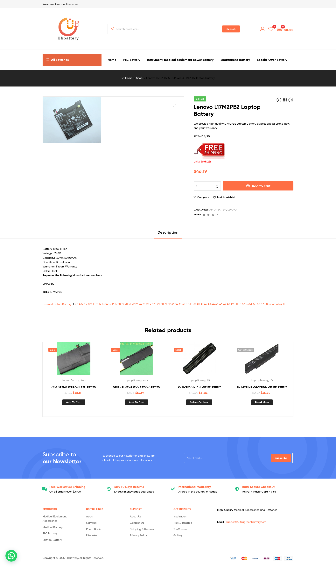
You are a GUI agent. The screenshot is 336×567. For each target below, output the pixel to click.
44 (213, 304)
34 (176, 304)
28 (154, 304)
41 (202, 304)
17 (116, 304)
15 (109, 304)
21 (130, 304)
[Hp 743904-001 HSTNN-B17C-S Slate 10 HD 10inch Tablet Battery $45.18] (279, 100)
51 (240, 304)
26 (147, 304)
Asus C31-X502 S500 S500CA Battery (136, 386)
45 (217, 304)
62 (280, 304)
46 (220, 304)
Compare (203, 197)
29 (158, 304)
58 (266, 304)
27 (151, 304)
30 (162, 304)
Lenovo (232, 209)
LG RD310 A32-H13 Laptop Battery (199, 386)
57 (262, 304)
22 (133, 304)
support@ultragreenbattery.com (246, 521)
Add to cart (261, 186)
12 (100, 304)
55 (254, 304)
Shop (139, 78)
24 (140, 304)
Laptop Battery (217, 209)
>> (284, 304)
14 (106, 304)
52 (243, 304)
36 (183, 304)
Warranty (194, 487)
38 (190, 304)
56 (258, 304)
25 (144, 304)
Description (168, 232)
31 (166, 304)
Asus (83, 380)
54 (250, 304)
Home (128, 78)
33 (172, 304)
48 (228, 304)
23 (136, 304)
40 (198, 304)
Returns (129, 487)
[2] (270, 29)
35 (179, 304)
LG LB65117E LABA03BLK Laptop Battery (262, 386)
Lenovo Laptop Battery (57, 304)
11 (97, 304)
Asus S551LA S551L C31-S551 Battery (74, 386)
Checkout (258, 487)
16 (113, 304)
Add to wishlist (226, 197)
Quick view (83, 360)
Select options (199, 402)
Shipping (67, 487)
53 (247, 304)
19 (123, 304)
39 (194, 304)
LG (208, 380)
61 (277, 304)
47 (224, 304)
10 (94, 304)
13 (103, 304)
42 (205, 304)
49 (232, 304)
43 (209, 304)
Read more (262, 402)
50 (236, 304)
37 (187, 304)
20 (126, 304)
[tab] (168, 233)
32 (169, 304)
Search (231, 29)
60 (274, 304)
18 (119, 304)
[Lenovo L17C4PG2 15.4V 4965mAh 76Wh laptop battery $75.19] (290, 100)
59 (270, 304)
